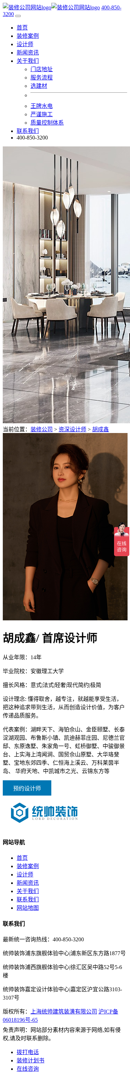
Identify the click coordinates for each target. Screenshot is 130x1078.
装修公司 (42, 429)
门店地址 (42, 69)
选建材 (39, 86)
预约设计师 (27, 788)
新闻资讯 (28, 53)
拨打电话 (28, 1052)
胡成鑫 (100, 429)
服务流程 (42, 77)
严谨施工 (42, 114)
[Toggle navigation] (18, 16)
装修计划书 (30, 1060)
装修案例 (28, 36)
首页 (22, 28)
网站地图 (28, 908)
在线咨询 (28, 1069)
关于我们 (28, 891)
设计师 (25, 44)
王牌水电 (42, 106)
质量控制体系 (47, 123)
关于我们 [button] (28, 61)
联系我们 (28, 131)
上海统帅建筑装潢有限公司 (64, 1012)
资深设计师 (72, 429)
